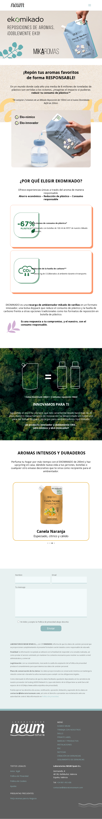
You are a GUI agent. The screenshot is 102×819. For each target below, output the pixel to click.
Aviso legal (15, 771)
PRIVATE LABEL (64, 737)
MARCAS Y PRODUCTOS (67, 741)
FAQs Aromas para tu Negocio (23, 798)
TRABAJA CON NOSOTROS (69, 729)
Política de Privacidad (19, 776)
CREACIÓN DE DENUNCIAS (69, 756)
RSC (59, 748)
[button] (47, 543)
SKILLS (60, 733)
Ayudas (13, 786)
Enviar (51, 628)
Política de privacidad (50, 696)
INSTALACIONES (64, 744)
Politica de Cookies (18, 781)
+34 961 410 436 (64, 782)
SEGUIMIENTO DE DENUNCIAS (70, 759)
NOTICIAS (61, 752)
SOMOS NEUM (63, 726)
